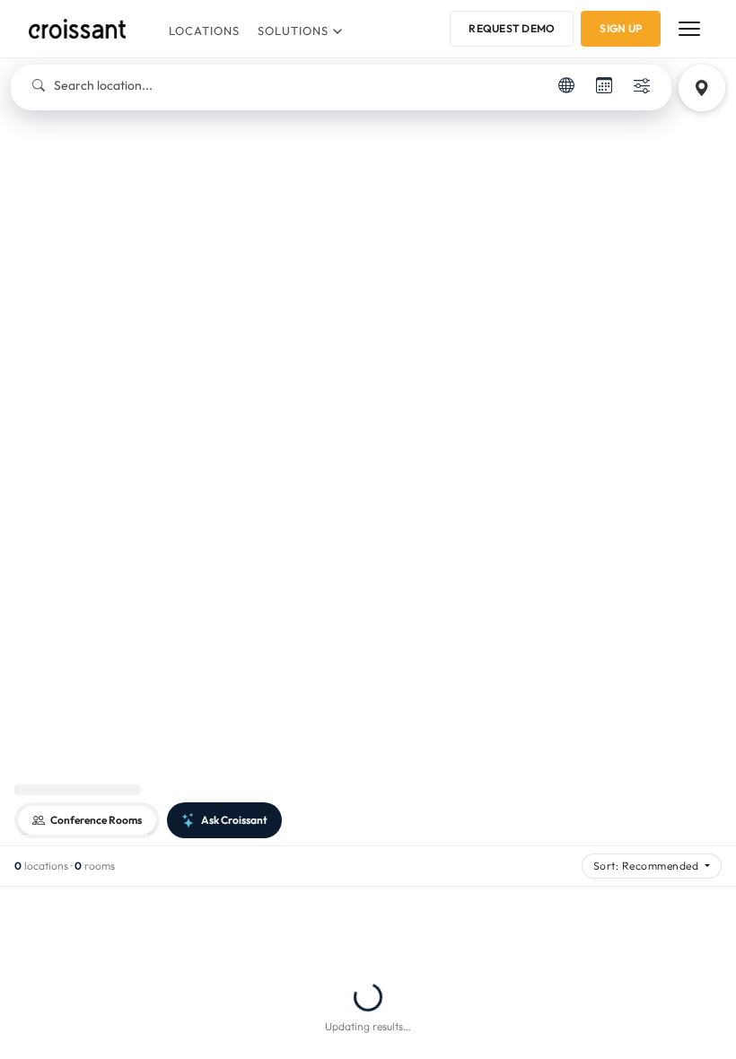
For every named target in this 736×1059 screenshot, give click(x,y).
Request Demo (512, 28)
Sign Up (621, 28)
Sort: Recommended (647, 865)
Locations (204, 30)
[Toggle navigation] (689, 29)
